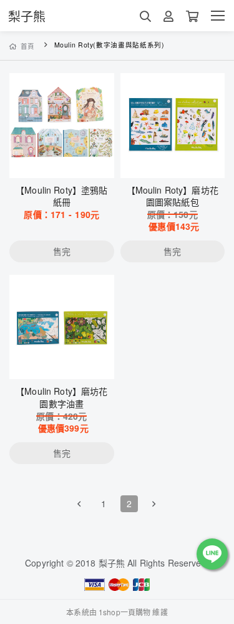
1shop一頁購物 (124, 612)
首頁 (28, 46)
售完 (62, 160)
